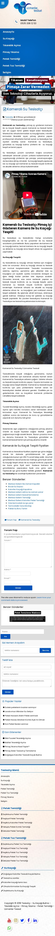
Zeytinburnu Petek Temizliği (15, 814)
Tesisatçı (9, 117)
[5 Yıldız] (10, 119)
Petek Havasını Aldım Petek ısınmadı (21, 715)
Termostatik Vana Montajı (19, 506)
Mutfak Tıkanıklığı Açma (15, 742)
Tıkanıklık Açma (12, 45)
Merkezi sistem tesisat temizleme (23, 495)
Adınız (7, 569)
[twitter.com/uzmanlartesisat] (22, 920)
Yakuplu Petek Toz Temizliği (15, 856)
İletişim (7, 72)
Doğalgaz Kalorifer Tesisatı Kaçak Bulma (23, 755)
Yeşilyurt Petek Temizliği (13, 818)
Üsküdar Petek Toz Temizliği (15, 860)
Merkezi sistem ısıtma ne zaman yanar (25, 492)
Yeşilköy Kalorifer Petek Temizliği (17, 822)
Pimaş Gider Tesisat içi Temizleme (20, 750)
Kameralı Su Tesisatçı (25, 109)
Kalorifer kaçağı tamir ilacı (15, 882)
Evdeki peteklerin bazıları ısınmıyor (20, 707)
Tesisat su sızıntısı (11, 878)
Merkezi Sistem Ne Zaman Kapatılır (24, 484)
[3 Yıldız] (7, 119)
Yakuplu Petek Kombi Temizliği (16, 827)
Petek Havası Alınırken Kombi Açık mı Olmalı (25, 719)
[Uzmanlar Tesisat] (27, 13)
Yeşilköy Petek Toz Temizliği (15, 852)
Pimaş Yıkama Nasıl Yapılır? (17, 746)
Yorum (7, 540)
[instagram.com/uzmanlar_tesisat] (15, 920)
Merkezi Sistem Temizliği (19, 497)
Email (6, 578)
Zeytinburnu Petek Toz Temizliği (17, 844)
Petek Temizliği (11, 59)
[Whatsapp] (9, 928)
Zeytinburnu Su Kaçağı (13, 890)
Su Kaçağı (8, 38)
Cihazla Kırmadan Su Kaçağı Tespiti (19, 886)
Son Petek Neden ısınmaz (16, 724)
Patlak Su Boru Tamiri (17, 508)
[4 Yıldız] (8, 119)
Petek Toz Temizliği (14, 65)
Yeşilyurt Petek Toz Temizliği (15, 848)
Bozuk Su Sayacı (15, 486)
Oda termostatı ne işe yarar (20, 503)
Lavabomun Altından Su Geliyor (19, 711)
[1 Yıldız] (3, 119)
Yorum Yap (12, 520)
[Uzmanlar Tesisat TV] (9, 920)
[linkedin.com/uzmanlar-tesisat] (35, 920)
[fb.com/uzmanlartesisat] (28, 920)
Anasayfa (8, 31)
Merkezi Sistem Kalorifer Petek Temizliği (26, 500)
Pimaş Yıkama (11, 52)
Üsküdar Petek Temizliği (13, 831)
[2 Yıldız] (5, 119)
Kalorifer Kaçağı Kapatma (20, 489)
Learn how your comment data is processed (26, 599)
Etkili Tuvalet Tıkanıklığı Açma (18, 738)
